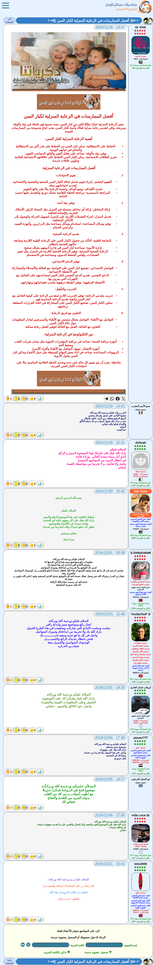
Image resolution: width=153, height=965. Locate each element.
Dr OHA (140, 27)
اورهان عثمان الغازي (140, 687)
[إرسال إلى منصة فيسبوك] (117, 398)
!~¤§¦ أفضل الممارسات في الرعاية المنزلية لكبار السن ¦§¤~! (93, 20)
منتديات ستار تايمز (121, 4)
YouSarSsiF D (140, 614)
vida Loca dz (141, 815)
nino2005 (140, 863)
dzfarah (140, 442)
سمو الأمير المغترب (140, 406)
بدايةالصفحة (9, 961)
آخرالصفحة (9, 20)
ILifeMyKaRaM (140, 552)
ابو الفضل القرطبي (140, 779)
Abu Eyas (140, 491)
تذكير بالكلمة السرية (57, 952)
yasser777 (140, 737)
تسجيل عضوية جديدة (98, 952)
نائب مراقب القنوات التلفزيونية (140, 515)
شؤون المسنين (126, 9)
